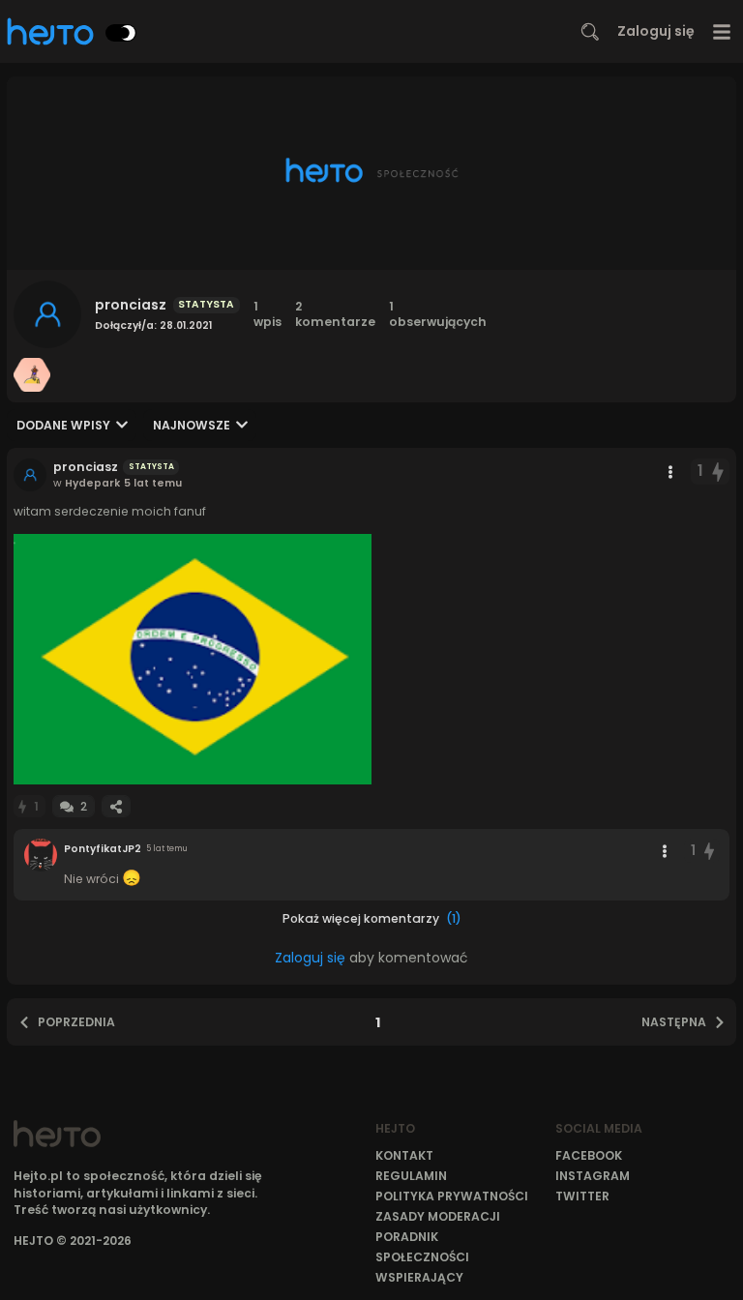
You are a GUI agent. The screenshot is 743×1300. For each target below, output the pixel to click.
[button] (193, 659)
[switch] (120, 33)
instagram (592, 1175)
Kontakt (404, 1155)
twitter (582, 1196)
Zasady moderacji (437, 1216)
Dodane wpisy (63, 425)
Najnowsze (191, 425)
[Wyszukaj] (590, 31)
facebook (588, 1155)
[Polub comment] (709, 851)
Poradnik (406, 1236)
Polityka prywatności (451, 1196)
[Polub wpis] (718, 471)
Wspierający (419, 1277)
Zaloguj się (656, 31)
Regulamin (411, 1175)
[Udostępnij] (116, 806)
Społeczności (422, 1257)
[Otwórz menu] (722, 31)
